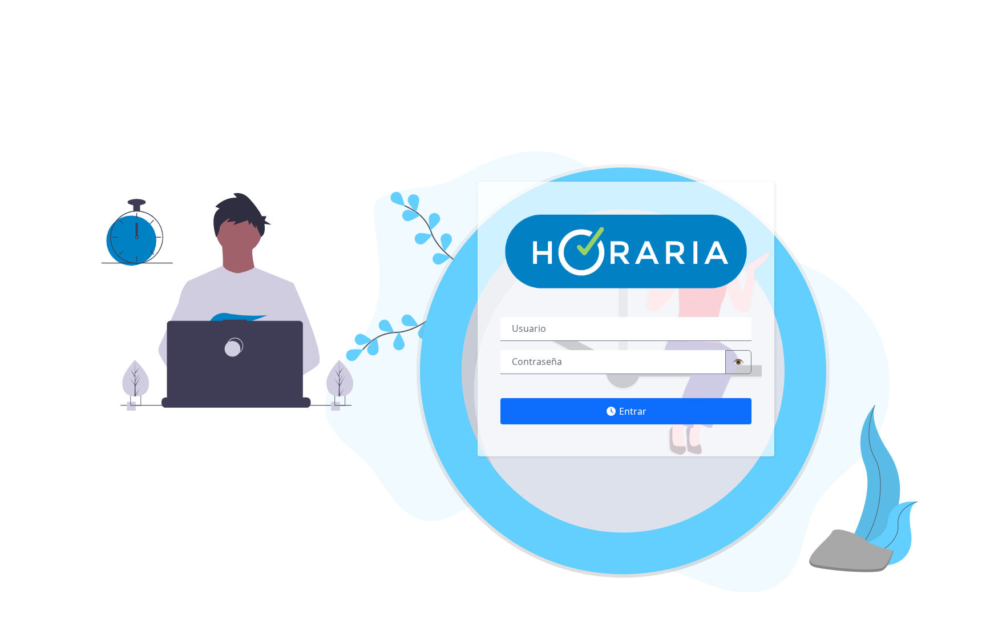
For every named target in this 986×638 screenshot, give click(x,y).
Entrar (631, 411)
